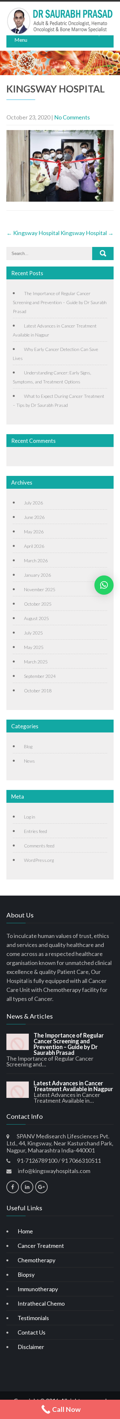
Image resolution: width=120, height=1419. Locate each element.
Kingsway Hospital (33, 232)
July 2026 (33, 502)
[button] (104, 585)
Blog (28, 746)
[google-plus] (41, 1187)
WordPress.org (39, 860)
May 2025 (34, 647)
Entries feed (35, 831)
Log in (29, 816)
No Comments (72, 117)
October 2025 (38, 604)
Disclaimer (31, 1346)
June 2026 (34, 517)
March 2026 (36, 560)
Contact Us (31, 1332)
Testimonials (33, 1317)
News (29, 761)
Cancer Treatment (41, 1245)
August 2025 (36, 618)
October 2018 (38, 690)
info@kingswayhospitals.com (54, 1170)
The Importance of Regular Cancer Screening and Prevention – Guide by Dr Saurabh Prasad (60, 302)
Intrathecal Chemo (41, 1303)
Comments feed (39, 845)
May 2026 (34, 531)
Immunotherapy (38, 1288)
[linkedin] (27, 1187)
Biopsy (26, 1274)
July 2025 (33, 632)
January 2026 (37, 575)
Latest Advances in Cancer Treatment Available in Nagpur (73, 1086)
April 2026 (34, 546)
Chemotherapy (36, 1260)
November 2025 (39, 589)
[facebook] (12, 1187)
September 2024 (40, 676)
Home (25, 1231)
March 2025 (36, 661)
